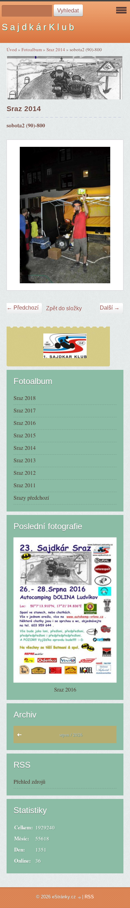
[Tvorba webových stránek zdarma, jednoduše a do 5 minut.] (79, 897)
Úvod (12, 49)
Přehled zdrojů (29, 781)
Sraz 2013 (25, 460)
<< (21, 736)
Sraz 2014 (55, 49)
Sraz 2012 (25, 472)
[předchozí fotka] (18, 215)
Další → (110, 308)
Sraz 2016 (25, 422)
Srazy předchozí (31, 497)
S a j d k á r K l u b (38, 27)
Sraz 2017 (25, 410)
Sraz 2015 (25, 435)
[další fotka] (112, 215)
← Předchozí (22, 308)
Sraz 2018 (25, 397)
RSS (89, 896)
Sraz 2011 (25, 485)
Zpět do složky (64, 308)
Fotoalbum (31, 49)
